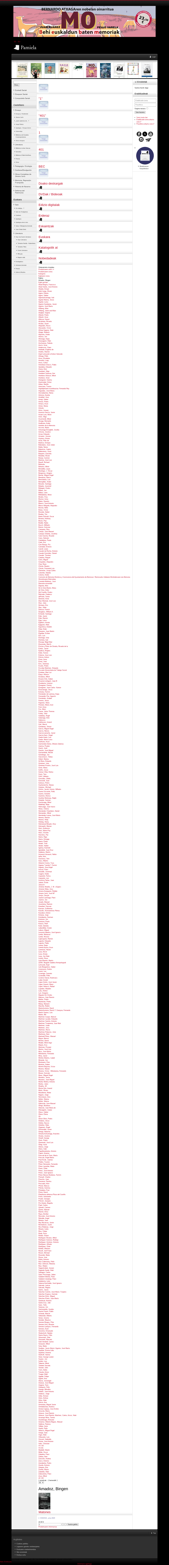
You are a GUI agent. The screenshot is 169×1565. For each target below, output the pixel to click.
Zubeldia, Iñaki (43, 1472)
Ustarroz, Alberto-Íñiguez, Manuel (50, 1422)
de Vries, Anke (43, 590)
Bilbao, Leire (42, 493)
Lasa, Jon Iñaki (43, 956)
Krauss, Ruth (43, 924)
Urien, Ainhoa (43, 1398)
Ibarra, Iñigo (42, 837)
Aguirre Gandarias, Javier (47, 304)
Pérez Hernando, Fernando (48, 1164)
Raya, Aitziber (43, 1214)
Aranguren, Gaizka (45, 380)
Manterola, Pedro (44, 1002)
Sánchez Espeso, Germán (47, 1294)
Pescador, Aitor (43, 1184)
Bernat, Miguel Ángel (45, 475)
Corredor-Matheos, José (47, 581)
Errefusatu (8, 1562)
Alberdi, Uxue (43, 317)
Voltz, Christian (43, 1444)
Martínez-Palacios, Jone (47, 1032)
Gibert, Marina (43, 759)
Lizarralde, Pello (44, 976)
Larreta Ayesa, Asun (45, 947)
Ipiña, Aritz (42, 856)
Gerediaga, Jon (43, 755)
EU (19, 42)
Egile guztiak (43, 282)
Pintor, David (43, 1192)
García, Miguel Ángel (46, 729)
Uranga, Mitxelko (44, 1389)
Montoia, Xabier (44, 1064)
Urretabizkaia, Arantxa (46, 1407)
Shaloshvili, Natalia (45, 1333)
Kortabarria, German (45, 917)
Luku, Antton (43, 991)
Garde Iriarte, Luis (44, 737)
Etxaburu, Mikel (44, 677)
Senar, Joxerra (43, 1318)
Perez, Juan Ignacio (45, 1173)
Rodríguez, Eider (44, 1246)
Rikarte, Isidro (43, 1229)
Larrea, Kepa (43, 945)
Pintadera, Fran (43, 1190)
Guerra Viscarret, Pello (46, 791)
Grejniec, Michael (44, 787)
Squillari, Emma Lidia (46, 1350)
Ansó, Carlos (43, 363)
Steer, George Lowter (46, 1357)
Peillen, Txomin (44, 1162)
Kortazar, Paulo (43, 921)
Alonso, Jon (42, 337)
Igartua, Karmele (44, 848)
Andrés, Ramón (44, 352)
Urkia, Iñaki (42, 1400)
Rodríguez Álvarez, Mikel (47, 1238)
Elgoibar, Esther (44, 633)
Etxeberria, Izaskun (45, 683)
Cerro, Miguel (43, 560)
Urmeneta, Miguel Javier (47, 1405)
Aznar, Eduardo (43, 434)
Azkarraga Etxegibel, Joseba (48, 430)
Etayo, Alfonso (43, 674)
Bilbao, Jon (42, 490)
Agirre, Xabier (43, 295)
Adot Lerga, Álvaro (45, 291)
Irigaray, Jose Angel (45, 867)
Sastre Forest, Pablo (45, 1311)
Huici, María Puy (44, 830)
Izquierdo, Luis (43, 878)
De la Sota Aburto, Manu (47, 588)
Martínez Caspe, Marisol (47, 1017)
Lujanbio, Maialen (44, 989)
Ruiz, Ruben (42, 1266)
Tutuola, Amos (43, 1372)
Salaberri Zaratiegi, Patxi (47, 1279)
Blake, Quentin (43, 501)
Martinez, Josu (43, 1028)
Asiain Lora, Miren (44, 415)
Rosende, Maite (44, 1255)
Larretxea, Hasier (44, 950)
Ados (2, 1562)
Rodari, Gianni (43, 1235)
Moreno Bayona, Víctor (46, 1066)
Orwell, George (43, 1138)
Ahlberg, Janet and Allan (47, 311)
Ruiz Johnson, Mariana (46, 1264)
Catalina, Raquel (44, 557)
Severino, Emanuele (45, 1331)
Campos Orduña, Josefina (47, 534)
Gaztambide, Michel (45, 752)
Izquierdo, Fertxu (44, 876)
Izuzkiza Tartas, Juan (46, 880)
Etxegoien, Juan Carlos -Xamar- (49, 687)
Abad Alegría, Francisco (47, 285)
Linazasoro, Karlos (45, 969)
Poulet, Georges (44, 1199)
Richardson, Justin (45, 1225)
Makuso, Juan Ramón (46, 997)
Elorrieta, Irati (43, 640)
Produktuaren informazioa (47, 1527)
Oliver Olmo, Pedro (45, 1119)
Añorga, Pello (43, 356)
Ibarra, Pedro (43, 841)
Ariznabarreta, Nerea (45, 393)
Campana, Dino (43, 529)
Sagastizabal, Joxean (46, 1268)
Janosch (41, 885)
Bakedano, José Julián (46, 445)
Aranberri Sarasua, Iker (46, 373)
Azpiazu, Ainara (44, 438)
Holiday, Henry (43, 822)
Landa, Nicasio (43, 937)
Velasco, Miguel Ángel (46, 1430)
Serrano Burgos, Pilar (46, 1322)
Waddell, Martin (44, 1450)
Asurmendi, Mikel (44, 419)
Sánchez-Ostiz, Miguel (46, 1296)
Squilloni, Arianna (44, 1353)
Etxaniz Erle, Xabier (45, 679)
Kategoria (41, 274)
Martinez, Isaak (44, 1025)
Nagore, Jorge (43, 1095)
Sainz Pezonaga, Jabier (47, 1275)
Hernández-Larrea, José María (49, 815)
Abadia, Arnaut (43, 289)
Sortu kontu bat (141, 117)
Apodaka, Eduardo (45, 367)
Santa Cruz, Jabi (44, 1303)
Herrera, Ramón (44, 817)
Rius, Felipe (42, 1231)
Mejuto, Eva (42, 1045)
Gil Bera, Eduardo (44, 761)
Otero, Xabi (42, 1149)
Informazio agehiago (84, 1564)
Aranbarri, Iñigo (43, 371)
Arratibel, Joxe (43, 397)
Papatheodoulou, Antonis (47, 1151)
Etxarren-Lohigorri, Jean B (47, 681)
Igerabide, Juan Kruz (45, 850)
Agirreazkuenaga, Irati (46, 298)
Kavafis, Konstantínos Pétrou (49, 911)
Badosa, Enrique (44, 443)
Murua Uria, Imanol (45, 1088)
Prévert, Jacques (44, 1201)
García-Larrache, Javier (46, 733)
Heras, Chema (43, 809)
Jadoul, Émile (43, 882)
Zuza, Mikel (42, 1476)
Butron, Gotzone (44, 527)
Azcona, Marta (43, 428)
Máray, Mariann (43, 1004)
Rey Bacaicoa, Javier (46, 1223)
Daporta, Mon (43, 586)
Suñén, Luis (42, 1361)
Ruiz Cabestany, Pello (46, 1262)
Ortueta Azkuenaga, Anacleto (48, 1134)
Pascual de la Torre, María (47, 1155)
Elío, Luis (41, 636)
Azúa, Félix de (43, 440)
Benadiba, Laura (44, 469)
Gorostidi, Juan (43, 781)
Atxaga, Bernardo (44, 421)
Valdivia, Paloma (44, 1424)
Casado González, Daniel (47, 553)
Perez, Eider (42, 1168)
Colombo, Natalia (44, 573)
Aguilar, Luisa (43, 302)
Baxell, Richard (43, 462)
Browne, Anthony (44, 518)
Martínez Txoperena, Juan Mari (49, 1023)
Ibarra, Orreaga (43, 839)
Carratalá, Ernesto (44, 547)
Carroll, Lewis (43, 549)
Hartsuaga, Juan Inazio (46, 807)
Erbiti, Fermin (43, 653)
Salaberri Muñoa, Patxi (46, 1277)
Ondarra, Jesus (43, 1121)
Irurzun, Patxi (43, 869)
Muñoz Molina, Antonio (46, 1082)
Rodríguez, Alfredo (45, 1244)
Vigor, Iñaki (42, 1435)
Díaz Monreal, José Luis (47, 601)
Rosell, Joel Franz (44, 1251)
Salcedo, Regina (44, 1287)
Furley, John (42, 713)
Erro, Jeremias (43, 664)
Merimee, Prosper (44, 1047)
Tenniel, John (43, 1368)
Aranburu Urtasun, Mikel (47, 376)
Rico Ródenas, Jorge (45, 1227)
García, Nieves (43, 731)
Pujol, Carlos (43, 1205)
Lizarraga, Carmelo (45, 973)
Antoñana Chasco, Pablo (47, 365)
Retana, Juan (43, 1220)
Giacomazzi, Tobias (45, 757)
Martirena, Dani (43, 1034)
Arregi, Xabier (43, 399)
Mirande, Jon (43, 1060)
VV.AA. (41, 1448)
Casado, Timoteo (44, 555)
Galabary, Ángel (44, 716)
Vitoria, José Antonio (45, 1441)
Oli (39, 1116)
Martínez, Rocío (44, 1030)
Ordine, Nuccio (43, 1123)
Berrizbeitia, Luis (44, 479)
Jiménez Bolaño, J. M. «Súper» (49, 887)
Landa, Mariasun (44, 934)
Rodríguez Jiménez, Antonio (48, 1242)
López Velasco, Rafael (46, 986)
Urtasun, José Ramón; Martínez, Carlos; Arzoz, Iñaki (57, 1415)
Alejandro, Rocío (44, 326)
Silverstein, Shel (44, 1337)
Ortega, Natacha (44, 1132)
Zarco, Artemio (43, 1461)
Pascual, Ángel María (46, 1157)
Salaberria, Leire (44, 1281)
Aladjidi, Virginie (44, 313)
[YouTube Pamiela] (150, 136)
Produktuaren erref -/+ (46, 269)
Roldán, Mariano (44, 1248)
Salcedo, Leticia (44, 1285)
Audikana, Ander (44, 423)
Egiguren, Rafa (43, 625)
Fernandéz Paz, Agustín (47, 696)
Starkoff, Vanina (44, 1355)
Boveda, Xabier (43, 512)
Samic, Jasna (43, 1290)
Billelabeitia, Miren (45, 495)
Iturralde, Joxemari (45, 872)
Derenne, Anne (43, 599)
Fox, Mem (42, 709)
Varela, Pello (43, 1428)
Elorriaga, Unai (43, 638)
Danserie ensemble (45, 583)
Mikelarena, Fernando (46, 1054)
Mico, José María (44, 1051)
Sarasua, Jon (43, 1307)
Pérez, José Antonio (45, 1171)
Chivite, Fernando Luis (46, 568)
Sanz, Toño (42, 1305)
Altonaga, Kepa (43, 339)
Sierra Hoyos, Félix (45, 1335)
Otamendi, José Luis (45, 1142)
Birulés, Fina (43, 497)
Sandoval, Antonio (44, 1301)
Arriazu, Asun (43, 404)
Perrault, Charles (44, 1177)
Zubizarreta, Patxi (44, 1474)
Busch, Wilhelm (44, 525)
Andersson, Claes (44, 347)
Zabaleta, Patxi (43, 1454)
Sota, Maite (42, 1346)
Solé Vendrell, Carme (46, 1342)
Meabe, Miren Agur (45, 1043)
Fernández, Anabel (45, 698)
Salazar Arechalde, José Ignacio (50, 1283)
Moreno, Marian (44, 1069)
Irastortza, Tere (43, 859)
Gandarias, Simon (44, 727)
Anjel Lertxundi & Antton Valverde (50, 354)
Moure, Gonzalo (44, 1073)
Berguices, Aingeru (45, 473)
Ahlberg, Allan (43, 308)
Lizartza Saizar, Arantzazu (47, 978)
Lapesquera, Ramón (45, 939)
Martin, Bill (42, 1015)
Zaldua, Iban (42, 1456)
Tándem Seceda (44, 1365)
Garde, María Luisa (45, 739)
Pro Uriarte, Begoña (45, 1203)
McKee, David (43, 1041)
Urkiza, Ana (42, 1402)
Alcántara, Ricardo (45, 321)
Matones (45, 1512)
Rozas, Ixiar (42, 1257)
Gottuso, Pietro (43, 783)
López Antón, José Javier (47, 982)
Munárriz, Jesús (44, 1077)
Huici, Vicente (43, 833)
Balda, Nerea (43, 447)
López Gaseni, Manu (45, 984)
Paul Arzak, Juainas (45, 1160)
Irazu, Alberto (43, 861)
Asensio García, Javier (46, 412)
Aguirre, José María (45, 306)
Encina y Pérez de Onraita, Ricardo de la (53, 646)
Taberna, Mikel (43, 1363)
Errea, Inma (42, 659)
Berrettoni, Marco (44, 477)
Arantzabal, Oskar (44, 382)
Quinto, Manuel (43, 1210)
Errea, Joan (42, 661)
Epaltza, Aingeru (44, 651)
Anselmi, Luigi (43, 360)
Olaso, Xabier (43, 1112)
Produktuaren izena (45, 272)
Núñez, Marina (43, 1099)
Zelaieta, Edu (43, 1467)
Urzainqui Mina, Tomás (46, 1417)
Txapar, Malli (43, 1374)
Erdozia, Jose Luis (45, 655)
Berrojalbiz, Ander (44, 482)
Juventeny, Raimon (45, 904)
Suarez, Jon (42, 1359)
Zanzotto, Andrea (44, 1459)
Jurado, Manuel (43, 902)
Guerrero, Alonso (44, 796)
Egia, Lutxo (42, 620)
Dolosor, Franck (44, 609)
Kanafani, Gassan (44, 906)
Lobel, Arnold (43, 980)
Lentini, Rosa (43, 958)
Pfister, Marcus (43, 1186)
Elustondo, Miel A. (45, 644)
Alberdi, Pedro (43, 315)
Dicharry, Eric (43, 605)
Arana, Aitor (42, 369)
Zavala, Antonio (44, 1465)
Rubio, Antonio (43, 1259)
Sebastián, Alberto (45, 1316)
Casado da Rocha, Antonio (48, 551)
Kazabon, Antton (44, 913)
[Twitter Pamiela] (153, 136)
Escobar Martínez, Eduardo (48, 668)
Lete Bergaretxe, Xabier (46, 967)
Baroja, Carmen (44, 458)
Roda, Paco (42, 1233)
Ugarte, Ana (42, 1378)
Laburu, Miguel (43, 930)
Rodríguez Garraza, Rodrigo (48, 1240)
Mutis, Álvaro (43, 1090)
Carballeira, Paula (44, 540)
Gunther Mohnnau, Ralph (47, 798)
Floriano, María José (45, 705)
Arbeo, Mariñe (43, 384)
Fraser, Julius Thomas (46, 711)
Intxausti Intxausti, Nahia (47, 854)
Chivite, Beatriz (43, 566)
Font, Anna (42, 707)
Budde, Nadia (43, 523)
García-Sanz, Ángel (45, 735)
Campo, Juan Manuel (46, 531)
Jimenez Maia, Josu (45, 889)
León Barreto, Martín (45, 960)
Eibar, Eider (42, 629)
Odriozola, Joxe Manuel (46, 1103)
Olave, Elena (43, 1114)
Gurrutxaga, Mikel (44, 802)
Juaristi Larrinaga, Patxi (46, 898)
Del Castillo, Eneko (45, 592)
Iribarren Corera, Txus (46, 863)
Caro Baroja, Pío (44, 545)
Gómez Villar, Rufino (45, 772)
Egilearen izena (43, 276)
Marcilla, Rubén (44, 1006)
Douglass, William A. (45, 612)
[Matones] (44, 1509)
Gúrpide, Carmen (44, 800)
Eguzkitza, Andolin (45, 627)
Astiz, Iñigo (42, 417)
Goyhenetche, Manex (46, 785)
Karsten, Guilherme (45, 908)
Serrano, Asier (43, 1329)
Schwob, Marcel (44, 1314)
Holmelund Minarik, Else (47, 824)
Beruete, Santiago (44, 484)
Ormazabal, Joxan (45, 1129)
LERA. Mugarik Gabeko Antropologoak (52, 963)
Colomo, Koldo (43, 575)
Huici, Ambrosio (44, 828)
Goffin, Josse (43, 770)
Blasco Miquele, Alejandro (47, 506)
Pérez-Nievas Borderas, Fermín (49, 1175)
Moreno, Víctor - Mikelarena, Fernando (52, 1071)
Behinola (41, 464)
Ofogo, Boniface (44, 1105)
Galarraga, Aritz (44, 718)
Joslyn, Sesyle (43, 895)
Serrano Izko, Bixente (46, 1324)
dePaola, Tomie (44, 597)
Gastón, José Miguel (45, 750)
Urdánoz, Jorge (43, 1394)
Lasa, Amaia (42, 954)
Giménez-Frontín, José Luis (48, 765)
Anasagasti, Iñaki (44, 341)
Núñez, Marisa (43, 1101)
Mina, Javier (42, 1056)
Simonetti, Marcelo (45, 1339)
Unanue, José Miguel (46, 1383)
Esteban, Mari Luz (45, 672)
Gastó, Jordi (42, 748)
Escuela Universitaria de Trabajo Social (52, 670)
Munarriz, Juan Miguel (46, 1080)
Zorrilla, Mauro (43, 1469)
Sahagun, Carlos (44, 1272)
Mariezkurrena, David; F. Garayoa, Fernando (54, 1010)
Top (154, 1533)
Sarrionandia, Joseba (46, 1309)
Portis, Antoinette (44, 1196)
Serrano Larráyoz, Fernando (48, 1326)
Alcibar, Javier (43, 324)
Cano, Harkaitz (43, 538)
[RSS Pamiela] (141, 141)
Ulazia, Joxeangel (44, 1381)
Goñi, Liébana (43, 776)
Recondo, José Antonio (46, 1216)
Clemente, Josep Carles (47, 570)
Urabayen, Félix (44, 1387)
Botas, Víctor (43, 510)
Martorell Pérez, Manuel (47, 1036)
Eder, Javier (42, 616)
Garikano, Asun (43, 742)
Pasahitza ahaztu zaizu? (145, 124)
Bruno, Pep (42, 521)
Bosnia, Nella (43, 508)
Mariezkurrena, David (46, 1008)
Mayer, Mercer (43, 1038)
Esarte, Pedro (43, 666)
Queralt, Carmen (44, 1207)
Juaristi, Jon (42, 900)
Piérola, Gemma (44, 1188)
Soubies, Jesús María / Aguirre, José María (54, 1348)
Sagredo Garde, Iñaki (46, 1270)
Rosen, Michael (44, 1253)
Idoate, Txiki (42, 843)
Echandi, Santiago (45, 614)
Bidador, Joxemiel (44, 486)
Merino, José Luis (44, 1049)
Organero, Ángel (44, 1127)
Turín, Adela (42, 1370)
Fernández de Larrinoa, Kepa (48, 694)
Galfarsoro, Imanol (45, 722)
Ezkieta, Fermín (44, 692)
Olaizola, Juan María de (47, 1108)
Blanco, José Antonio (46, 503)
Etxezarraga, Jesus (45, 690)
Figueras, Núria (43, 703)
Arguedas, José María (46, 391)
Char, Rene (42, 564)
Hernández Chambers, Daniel (48, 811)
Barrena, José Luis (45, 460)
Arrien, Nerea (43, 406)
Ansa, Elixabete (44, 358)
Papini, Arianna (43, 1153)
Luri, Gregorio (43, 993)
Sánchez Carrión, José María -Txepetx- (52, 1292)
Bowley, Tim (42, 514)
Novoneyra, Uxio (44, 1097)
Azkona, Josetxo (44, 432)
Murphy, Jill (42, 1086)
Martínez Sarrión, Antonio (47, 1021)
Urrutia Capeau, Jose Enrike (48, 1409)
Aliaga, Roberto (43, 332)
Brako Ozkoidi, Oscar (46, 516)
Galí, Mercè (42, 724)
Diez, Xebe (42, 607)
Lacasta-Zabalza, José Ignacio (49, 932)
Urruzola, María (43, 1411)
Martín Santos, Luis (45, 1012)
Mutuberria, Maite (44, 1093)
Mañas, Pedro (43, 999)
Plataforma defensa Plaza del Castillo (51, 1194)
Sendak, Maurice (44, 1320)
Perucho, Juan (43, 1179)
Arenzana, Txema (44, 386)
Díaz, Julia (42, 603)
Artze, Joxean (43, 410)
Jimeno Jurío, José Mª (46, 893)
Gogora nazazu (140, 109)
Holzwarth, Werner (45, 826)
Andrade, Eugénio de (45, 349)
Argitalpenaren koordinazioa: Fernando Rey (53, 388)
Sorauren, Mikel (44, 1344)
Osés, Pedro (43, 1140)
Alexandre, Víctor (44, 328)
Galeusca (41, 720)
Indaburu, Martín (44, 852)
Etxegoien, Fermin (45, 685)
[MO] (84, 36)
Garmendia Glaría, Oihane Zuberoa (50, 744)
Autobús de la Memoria (46, 425)
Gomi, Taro (42, 774)
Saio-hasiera (140, 112)
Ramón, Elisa (43, 1212)
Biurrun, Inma (43, 499)
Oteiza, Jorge (43, 1147)
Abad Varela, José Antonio (47, 287)
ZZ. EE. (41, 1478)
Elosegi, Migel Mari (45, 642)
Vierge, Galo (42, 1433)
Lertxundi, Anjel (43, 965)
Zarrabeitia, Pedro (44, 1463)
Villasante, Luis (43, 1437)
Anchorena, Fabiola (45, 343)
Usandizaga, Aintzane (46, 1420)
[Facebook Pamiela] (139, 136)
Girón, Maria (42, 768)
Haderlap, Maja (43, 804)
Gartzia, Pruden (44, 746)
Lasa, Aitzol (42, 952)
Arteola (41, 408)
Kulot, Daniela (43, 926)
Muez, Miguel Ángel (45, 1075)
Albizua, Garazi (43, 319)
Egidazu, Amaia (44, 622)
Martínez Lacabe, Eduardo (47, 1019)
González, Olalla (44, 778)
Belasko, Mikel (43, 467)
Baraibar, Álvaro (44, 456)
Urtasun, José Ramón (46, 1413)
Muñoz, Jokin (43, 1084)
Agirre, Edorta (43, 293)
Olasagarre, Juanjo (45, 1110)
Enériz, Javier (43, 648)
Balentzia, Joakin (44, 449)
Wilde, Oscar (43, 1452)
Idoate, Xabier (43, 846)
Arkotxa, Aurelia (44, 395)
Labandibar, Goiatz (45, 928)
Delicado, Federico (45, 594)
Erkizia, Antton (43, 657)
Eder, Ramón (43, 618)
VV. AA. (41, 1446)
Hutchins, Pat (43, 835)
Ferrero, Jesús (43, 700)
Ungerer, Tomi (43, 1385)
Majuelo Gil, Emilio (45, 995)
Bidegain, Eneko (44, 488)
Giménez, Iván (43, 763)
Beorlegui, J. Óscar (45, 471)
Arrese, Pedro (43, 402)
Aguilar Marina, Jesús (46, 300)
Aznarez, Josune (44, 436)
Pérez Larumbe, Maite (46, 1166)
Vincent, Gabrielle (44, 1439)
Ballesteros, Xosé (44, 451)
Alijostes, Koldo (44, 334)
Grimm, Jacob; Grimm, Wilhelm (49, 789)
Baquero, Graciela (44, 454)
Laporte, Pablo (43, 943)
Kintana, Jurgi (43, 915)
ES (15, 42)
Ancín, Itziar (42, 345)
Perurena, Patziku (44, 1181)
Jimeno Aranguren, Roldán (47, 891)
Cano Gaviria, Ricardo (46, 536)
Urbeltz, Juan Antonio (46, 1391)
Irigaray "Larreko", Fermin (47, 865)
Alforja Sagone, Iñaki (45, 330)
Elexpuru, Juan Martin (46, 631)
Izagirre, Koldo (43, 874)
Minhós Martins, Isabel (46, 1058)
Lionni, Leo (42, 971)
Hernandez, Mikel (44, 813)
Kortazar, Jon (43, 919)
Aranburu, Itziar (43, 378)
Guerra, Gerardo (44, 794)
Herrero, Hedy (43, 820)
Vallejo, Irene (43, 1426)
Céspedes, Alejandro (45, 562)
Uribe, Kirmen (43, 1396)
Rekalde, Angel (43, 1218)
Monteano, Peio (44, 1062)
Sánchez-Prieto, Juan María (48, 1298)
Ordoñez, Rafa (43, 1125)
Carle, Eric (42, 542)
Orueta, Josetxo (44, 1136)
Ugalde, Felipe (43, 1376)
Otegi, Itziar (42, 1145)
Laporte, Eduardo (44, 941)
